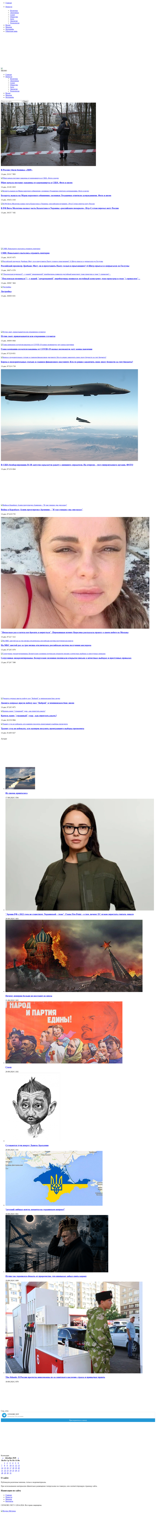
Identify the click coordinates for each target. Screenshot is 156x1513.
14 (2, 1468)
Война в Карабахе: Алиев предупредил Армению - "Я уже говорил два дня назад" (42, 509)
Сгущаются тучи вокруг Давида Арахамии (27, 1145)
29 (5, 1473)
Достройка (6, 291)
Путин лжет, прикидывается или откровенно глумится (28, 336)
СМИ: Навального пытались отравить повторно (25, 253)
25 (13, 1470)
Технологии (14, 23)
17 (10, 1468)
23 (8, 1470)
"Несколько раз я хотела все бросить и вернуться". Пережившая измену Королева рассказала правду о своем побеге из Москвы (64, 632)
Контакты (9, 1501)
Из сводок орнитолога (16, 793)
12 (16, 1465)
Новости (8, 7)
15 (5, 1468)
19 (16, 1468)
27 (19, 1470)
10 (10, 1465)
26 (16, 1470)
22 (5, 1470)
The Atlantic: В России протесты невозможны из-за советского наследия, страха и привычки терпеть (55, 1377)
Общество (14, 17)
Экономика (14, 13)
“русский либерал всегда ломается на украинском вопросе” (35, 1209)
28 (2, 1473)
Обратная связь (11, 31)
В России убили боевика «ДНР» (16, 170)
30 (8, 1473)
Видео (7, 25)
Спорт (12, 15)
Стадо (8, 1067)
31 (10, 1473)
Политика (14, 11)
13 (19, 1465)
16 (8, 1468)
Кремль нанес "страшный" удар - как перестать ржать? (29, 715)
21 (2, 1470)
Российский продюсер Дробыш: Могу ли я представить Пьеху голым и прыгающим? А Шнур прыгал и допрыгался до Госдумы (65, 266)
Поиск (25, 101)
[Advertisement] (78, 50)
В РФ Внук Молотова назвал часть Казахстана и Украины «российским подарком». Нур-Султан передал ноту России (60, 208)
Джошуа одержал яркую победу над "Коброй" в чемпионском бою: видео (37, 703)
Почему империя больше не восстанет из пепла (28, 996)
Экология (13, 21)
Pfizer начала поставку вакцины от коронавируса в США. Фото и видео (37, 182)
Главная (8, 3)
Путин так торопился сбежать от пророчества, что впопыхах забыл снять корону (46, 1276)
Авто (12, 19)
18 (13, 1468)
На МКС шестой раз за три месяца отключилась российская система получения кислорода (46, 645)
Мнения (8, 27)
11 (13, 1465)
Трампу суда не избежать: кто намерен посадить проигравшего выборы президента (42, 728)
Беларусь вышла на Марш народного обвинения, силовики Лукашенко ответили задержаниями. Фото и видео (56, 195)
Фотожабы (9, 29)
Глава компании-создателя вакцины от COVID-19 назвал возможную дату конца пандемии (46, 349)
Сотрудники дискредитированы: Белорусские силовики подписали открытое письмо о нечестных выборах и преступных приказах (66, 658)
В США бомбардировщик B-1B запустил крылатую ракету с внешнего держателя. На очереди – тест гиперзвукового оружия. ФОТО (67, 465)
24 (10, 1470)
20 (19, 1468)
